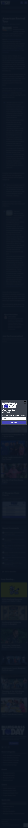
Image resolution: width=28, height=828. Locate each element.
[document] (14, 414)
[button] (25, 402)
